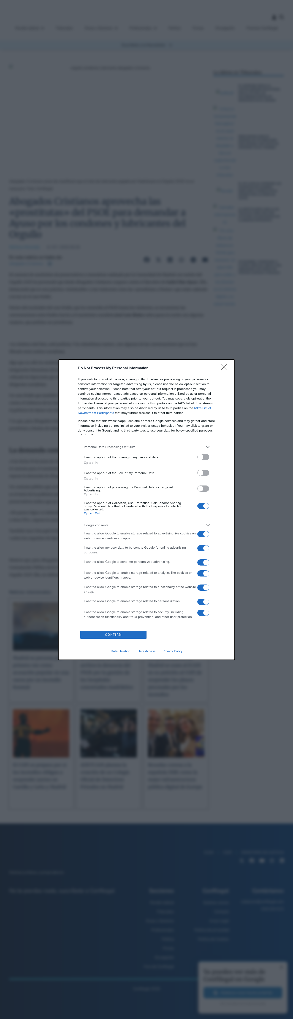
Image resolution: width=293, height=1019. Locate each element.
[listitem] (146, 447)
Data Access (146, 651)
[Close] (225, 368)
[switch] (203, 457)
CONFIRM (113, 634)
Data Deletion (120, 651)
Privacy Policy (172, 651)
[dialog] (146, 509)
